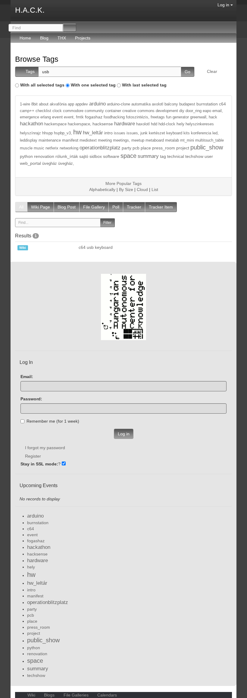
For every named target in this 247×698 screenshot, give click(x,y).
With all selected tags (42, 85)
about (43, 104)
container (113, 111)
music (39, 148)
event (57, 116)
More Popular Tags (123, 183)
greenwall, (199, 117)
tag (163, 156)
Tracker (134, 207)
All (21, 207)
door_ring (194, 111)
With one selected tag (93, 85)
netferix (51, 148)
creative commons (138, 111)
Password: (31, 398)
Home (25, 38)
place (146, 148)
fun (168, 117)
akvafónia (58, 104)
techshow (194, 156)
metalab (172, 140)
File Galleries (76, 695)
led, (215, 133)
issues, (133, 133)
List (155, 189)
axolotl (157, 104)
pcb (136, 148)
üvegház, (66, 163)
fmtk (80, 117)
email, (217, 111)
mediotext (88, 140)
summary (148, 156)
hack (213, 117)
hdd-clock (166, 124)
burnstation (207, 104)
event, (69, 117)
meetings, (121, 140)
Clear (212, 71)
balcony (171, 104)
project (182, 148)
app (71, 104)
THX (62, 38)
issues (119, 133)
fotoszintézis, (137, 117)
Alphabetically (102, 189)
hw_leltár (93, 133)
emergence (29, 117)
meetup (137, 140)
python (26, 156)
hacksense (102, 123)
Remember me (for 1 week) (53, 421)
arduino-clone (118, 104)
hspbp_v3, (63, 133)
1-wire (25, 104)
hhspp (47, 133)
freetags (158, 117)
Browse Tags (36, 59)
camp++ (27, 111)
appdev (81, 104)
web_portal (30, 163)
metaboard (154, 140)
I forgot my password (45, 447)
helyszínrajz (30, 133)
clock (57, 111)
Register (33, 456)
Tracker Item (161, 207)
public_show (206, 147)
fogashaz (93, 116)
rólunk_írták (66, 156)
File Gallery (94, 207)
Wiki (31, 695)
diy (181, 111)
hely (180, 123)
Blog (44, 38)
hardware (124, 124)
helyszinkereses (200, 124)
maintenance (50, 140)
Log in (223, 4)
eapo (207, 111)
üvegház (49, 163)
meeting (105, 140)
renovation (44, 156)
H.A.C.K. (30, 10)
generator (181, 117)
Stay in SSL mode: (39, 464)
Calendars (106, 695)
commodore (73, 111)
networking (69, 148)
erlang (45, 117)
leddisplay (28, 140)
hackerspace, (79, 124)
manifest (70, 140)
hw (77, 132)
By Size (126, 189)
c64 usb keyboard (96, 247)
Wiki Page (40, 207)
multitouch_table (209, 140)
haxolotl (143, 124)
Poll (115, 207)
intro (108, 132)
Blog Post (67, 207)
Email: (26, 376)
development (167, 111)
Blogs (49, 695)
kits (186, 133)
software (111, 156)
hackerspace (55, 124)
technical (175, 156)
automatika (141, 104)
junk (144, 133)
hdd (154, 124)
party (126, 148)
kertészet (157, 133)
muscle (26, 148)
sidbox (95, 156)
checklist (43, 111)
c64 (222, 104)
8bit (34, 104)
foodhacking (114, 117)
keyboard (174, 133)
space (128, 155)
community (94, 111)
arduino (97, 104)
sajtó (83, 156)
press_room (163, 148)
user (209, 156)
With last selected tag (144, 85)
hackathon (31, 124)
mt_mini (187, 140)
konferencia (201, 133)
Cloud (142, 189)
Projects (82, 38)
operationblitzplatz (100, 148)
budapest (187, 104)
